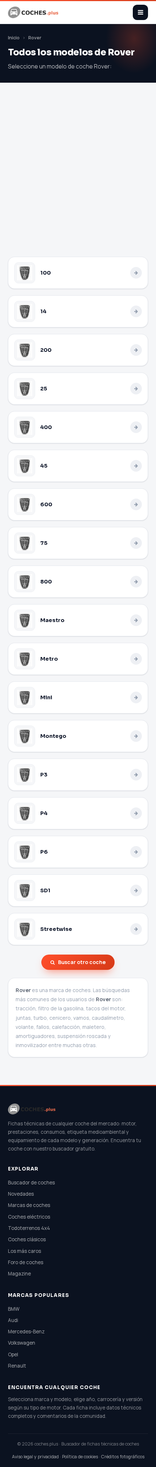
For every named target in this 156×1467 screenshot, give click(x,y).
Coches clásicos (27, 1239)
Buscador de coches (31, 1182)
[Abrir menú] (140, 12)
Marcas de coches (29, 1205)
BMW (14, 1309)
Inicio (14, 38)
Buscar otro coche (82, 962)
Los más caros (24, 1251)
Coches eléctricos (29, 1217)
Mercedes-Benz (26, 1331)
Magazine (19, 1273)
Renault (17, 1365)
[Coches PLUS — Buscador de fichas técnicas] (33, 12)
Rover (34, 38)
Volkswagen (21, 1343)
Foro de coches (25, 1262)
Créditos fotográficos (122, 1457)
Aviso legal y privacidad (35, 1457)
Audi (13, 1320)
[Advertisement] (78, 175)
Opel (13, 1354)
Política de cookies (80, 1457)
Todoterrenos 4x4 (29, 1228)
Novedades (21, 1194)
